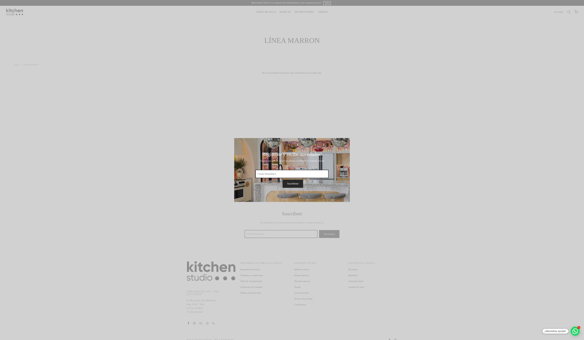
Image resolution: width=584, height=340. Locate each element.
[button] (575, 331)
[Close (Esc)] (345, 143)
